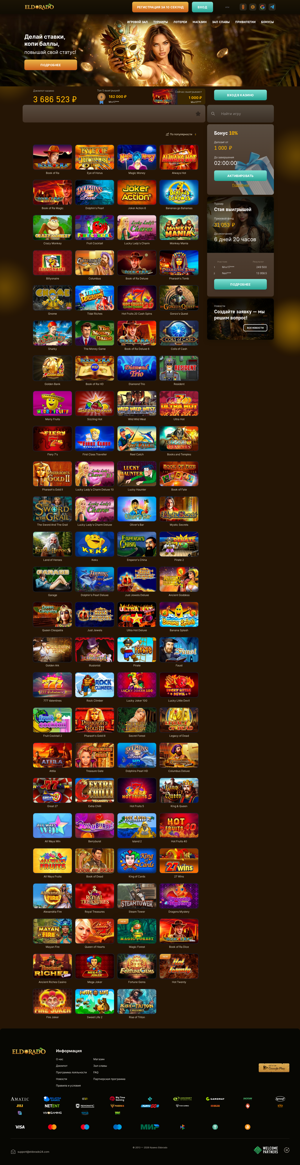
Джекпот (61, 1065)
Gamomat (105, 134)
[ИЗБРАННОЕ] (198, 113)
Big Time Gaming (79, 134)
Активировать (240, 176)
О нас (59, 1059)
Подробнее (50, 65)
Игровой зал (137, 22)
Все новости (255, 327)
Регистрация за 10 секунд (160, 7)
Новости (61, 1079)
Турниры (160, 22)
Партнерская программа (109, 1079)
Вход (202, 7)
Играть (52, 167)
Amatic (124, 134)
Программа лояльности (71, 1072)
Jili (139, 134)
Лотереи (180, 22)
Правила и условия (68, 1085)
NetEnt (56, 134)
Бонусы (267, 22)
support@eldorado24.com (33, 1151)
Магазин (200, 22)
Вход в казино (240, 95)
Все (40, 134)
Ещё (155, 134)
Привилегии (245, 22)
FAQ (95, 1072)
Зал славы (221, 22)
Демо (40, 145)
